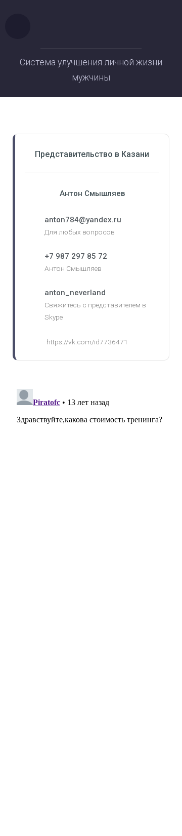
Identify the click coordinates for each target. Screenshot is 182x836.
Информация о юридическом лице (91, 745)
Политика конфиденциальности (91, 757)
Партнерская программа (91, 769)
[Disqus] (91, 511)
